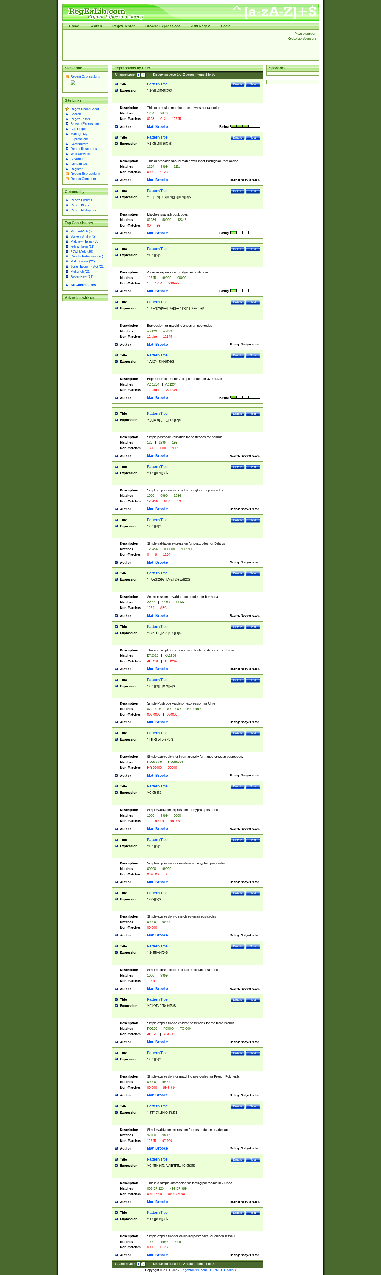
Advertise (77, 159)
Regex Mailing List (84, 210)
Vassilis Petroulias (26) (87, 256)
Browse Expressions (163, 26)
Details (237, 84)
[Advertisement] (173, 45)
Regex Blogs (80, 205)
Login (225, 26)
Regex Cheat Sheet (85, 109)
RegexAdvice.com (193, 1270)
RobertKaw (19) (82, 276)
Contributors (79, 144)
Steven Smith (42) (83, 236)
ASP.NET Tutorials (222, 1270)
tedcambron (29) (83, 246)
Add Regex (200, 26)
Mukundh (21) (81, 271)
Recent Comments (84, 178)
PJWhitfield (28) (82, 251)
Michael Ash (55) (83, 231)
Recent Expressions (85, 76)
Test (253, 84)
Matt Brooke (157, 127)
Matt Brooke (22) (83, 261)
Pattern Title (157, 84)
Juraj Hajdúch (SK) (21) (88, 266)
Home (74, 26)
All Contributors (83, 285)
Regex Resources (84, 148)
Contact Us (79, 164)
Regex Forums (81, 200)
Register (77, 169)
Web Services (81, 153)
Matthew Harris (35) (85, 241)
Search (96, 26)
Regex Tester (123, 26)
